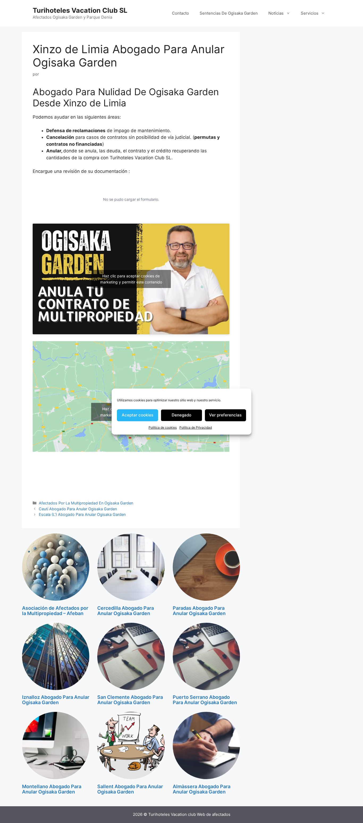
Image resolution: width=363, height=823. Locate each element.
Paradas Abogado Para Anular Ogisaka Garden (199, 610)
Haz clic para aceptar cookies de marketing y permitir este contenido (131, 279)
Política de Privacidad (195, 427)
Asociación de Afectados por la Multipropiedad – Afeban (55, 610)
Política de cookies (163, 427)
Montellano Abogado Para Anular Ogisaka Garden (51, 789)
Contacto (180, 13)
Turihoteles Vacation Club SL (80, 10)
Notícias (276, 13)
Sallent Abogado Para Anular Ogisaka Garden (130, 789)
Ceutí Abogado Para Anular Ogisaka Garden (78, 509)
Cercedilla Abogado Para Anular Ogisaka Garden (125, 610)
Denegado (181, 414)
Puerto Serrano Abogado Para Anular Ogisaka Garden (205, 699)
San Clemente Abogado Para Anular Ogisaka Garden (130, 699)
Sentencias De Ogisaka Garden (229, 13)
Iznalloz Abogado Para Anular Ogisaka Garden (55, 699)
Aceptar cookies (137, 414)
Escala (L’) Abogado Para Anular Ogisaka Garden (82, 514)
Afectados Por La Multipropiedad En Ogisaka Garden (86, 503)
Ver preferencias (225, 414)
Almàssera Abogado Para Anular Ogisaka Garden (201, 789)
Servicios (309, 13)
